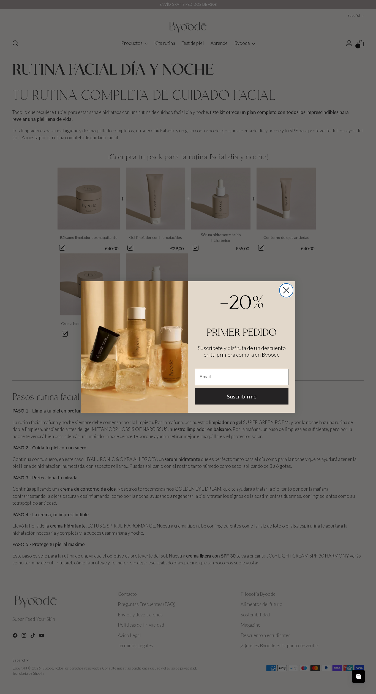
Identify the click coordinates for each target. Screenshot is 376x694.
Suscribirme (242, 396)
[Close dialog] (286, 290)
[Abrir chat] (358, 676)
